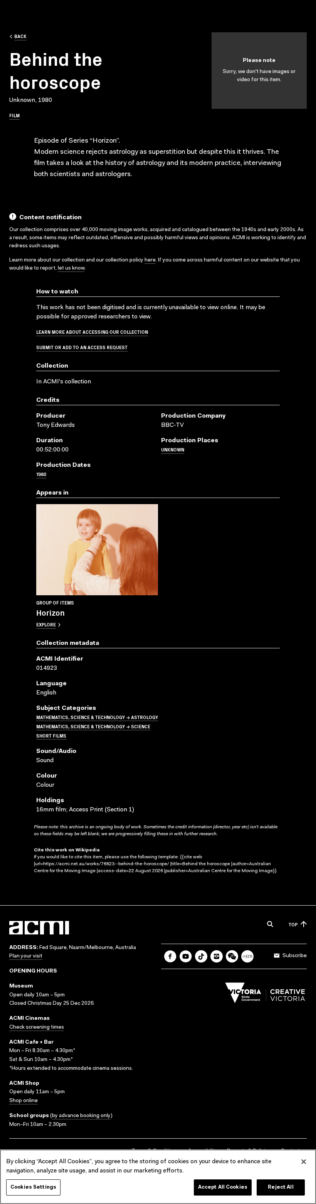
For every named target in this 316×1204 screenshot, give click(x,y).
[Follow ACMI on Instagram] (216, 956)
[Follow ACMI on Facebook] (170, 956)
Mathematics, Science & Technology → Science (93, 726)
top (293, 924)
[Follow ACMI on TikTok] (201, 956)
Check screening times (36, 1027)
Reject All (280, 1187)
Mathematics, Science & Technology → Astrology (97, 717)
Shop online (23, 1101)
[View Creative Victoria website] (265, 994)
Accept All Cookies (222, 1187)
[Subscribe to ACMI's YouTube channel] (186, 956)
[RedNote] (247, 956)
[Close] (303, 1161)
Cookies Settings (33, 1187)
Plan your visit (25, 956)
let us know (71, 268)
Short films (51, 735)
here (150, 260)
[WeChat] (232, 956)
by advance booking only (81, 1116)
